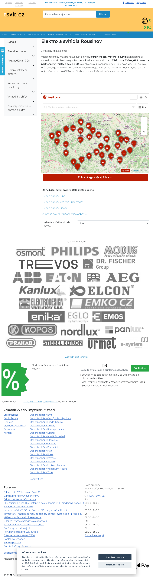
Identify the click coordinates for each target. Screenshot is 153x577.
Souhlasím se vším (115, 557)
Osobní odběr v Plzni (41, 450)
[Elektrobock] (94, 277)
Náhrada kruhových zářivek (18, 506)
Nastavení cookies (115, 565)
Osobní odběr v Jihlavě (42, 425)
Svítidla (5, 35)
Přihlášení (130, 2)
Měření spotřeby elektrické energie (22, 517)
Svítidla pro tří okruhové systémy (21, 495)
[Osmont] (30, 251)
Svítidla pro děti (12, 542)
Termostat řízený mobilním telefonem (24, 524)
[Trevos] (49, 264)
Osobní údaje (11, 418)
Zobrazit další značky (76, 356)
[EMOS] (108, 316)
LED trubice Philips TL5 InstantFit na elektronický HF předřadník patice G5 (44, 502)
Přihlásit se (140, 368)
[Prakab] (21, 343)
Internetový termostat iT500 (19, 535)
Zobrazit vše (36, 478)
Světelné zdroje (18, 35)
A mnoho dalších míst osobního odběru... (64, 213)
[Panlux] (124, 330)
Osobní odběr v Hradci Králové (47, 421)
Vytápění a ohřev (108, 35)
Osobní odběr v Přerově (43, 457)
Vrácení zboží (11, 414)
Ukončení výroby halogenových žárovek (25, 520)
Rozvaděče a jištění (36, 35)
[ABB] (27, 277)
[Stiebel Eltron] (63, 343)
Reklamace (10, 429)
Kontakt (32, 2)
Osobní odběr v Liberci (54, 207)
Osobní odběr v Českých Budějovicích (62, 201)
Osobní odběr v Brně (53, 195)
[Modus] (121, 251)
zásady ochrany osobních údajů (128, 381)
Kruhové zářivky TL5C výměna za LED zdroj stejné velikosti (35, 510)
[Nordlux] (80, 330)
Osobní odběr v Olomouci (44, 439)
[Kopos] (32, 330)
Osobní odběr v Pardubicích (45, 447)
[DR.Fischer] (109, 264)
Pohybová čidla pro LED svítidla (21, 531)
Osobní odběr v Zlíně (41, 472)
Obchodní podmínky (19, 4)
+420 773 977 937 (32, 401)
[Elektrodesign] (43, 303)
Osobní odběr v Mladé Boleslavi (47, 436)
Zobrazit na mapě (94, 535)
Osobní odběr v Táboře (42, 461)
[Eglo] (78, 316)
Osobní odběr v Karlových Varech (48, 429)
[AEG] (123, 277)
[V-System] (134, 343)
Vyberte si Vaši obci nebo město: (57, 224)
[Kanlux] (42, 290)
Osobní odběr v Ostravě (43, 443)
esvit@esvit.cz (50, 401)
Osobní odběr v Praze (41, 454)
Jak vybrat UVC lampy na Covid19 (22, 492)
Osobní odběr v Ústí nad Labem (47, 465)
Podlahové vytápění (14, 538)
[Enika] (46, 316)
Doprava (8, 2)
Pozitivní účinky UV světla (17, 546)
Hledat (103, 14)
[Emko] (102, 303)
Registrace (141, 2)
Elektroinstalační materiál (60, 35)
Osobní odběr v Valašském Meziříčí (49, 468)
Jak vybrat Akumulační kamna (20, 499)
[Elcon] (101, 290)
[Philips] (75, 251)
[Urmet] (102, 343)
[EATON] (63, 277)
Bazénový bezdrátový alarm (19, 528)
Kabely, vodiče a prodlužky (86, 35)
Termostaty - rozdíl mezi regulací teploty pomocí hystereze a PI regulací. (43, 513)
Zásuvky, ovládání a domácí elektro (18, 107)
